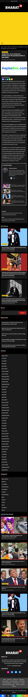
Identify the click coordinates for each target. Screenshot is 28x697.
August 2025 (5, 386)
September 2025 (5, 384)
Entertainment (5, 486)
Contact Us (15, 679)
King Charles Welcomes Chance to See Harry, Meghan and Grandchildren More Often (18, 202)
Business (4, 481)
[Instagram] (17, 178)
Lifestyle (4, 492)
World (3, 510)
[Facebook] (3, 79)
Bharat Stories (4, 52)
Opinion (3, 499)
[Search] (26, 43)
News (3, 497)
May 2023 (4, 456)
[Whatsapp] (10, 79)
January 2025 (5, 405)
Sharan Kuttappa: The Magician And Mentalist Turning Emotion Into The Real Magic (18, 197)
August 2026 (5, 355)
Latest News (4, 489)
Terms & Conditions (20, 684)
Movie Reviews (5, 494)
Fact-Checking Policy (7, 682)
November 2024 (5, 410)
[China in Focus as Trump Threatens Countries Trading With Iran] (14, 576)
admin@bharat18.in (16, 665)
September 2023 (5, 446)
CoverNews (20, 690)
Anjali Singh (5, 590)
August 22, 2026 (12, 538)
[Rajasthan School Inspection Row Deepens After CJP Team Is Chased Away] (14, 551)
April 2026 (4, 366)
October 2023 (5, 444)
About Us (9, 679)
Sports (3, 505)
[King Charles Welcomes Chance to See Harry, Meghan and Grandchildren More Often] (14, 628)
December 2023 (5, 438)
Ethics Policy (22, 681)
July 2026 (4, 358)
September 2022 (5, 467)
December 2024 (5, 407)
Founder (23, 682)
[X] (5, 79)
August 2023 (5, 449)
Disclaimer (21, 679)
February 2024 (5, 433)
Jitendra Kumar (5, 59)
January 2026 (5, 373)
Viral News (4, 507)
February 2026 (5, 371)
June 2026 (4, 361)
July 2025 (4, 389)
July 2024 (4, 420)
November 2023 (5, 441)
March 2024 (4, 431)
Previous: (12, 213)
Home (4, 679)
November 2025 (5, 379)
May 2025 (4, 394)
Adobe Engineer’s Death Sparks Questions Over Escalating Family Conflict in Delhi (18, 186)
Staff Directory (16, 682)
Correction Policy (14, 681)
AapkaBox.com (5, 157)
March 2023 (4, 462)
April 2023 (4, 459)
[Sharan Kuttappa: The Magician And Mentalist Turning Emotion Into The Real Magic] (14, 237)
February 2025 (5, 402)
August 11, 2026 (12, 303)
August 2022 (5, 469)
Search (3, 308)
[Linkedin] (7, 79)
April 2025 (4, 397)
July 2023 (4, 451)
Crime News (8, 187)
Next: (13, 219)
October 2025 (5, 381)
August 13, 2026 (12, 277)
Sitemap (14, 686)
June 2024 (4, 423)
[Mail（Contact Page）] (11, 178)
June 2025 (4, 392)
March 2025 (4, 399)
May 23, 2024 (12, 59)
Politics (3, 502)
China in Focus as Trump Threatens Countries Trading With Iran (13, 334)
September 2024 (5, 415)
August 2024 (5, 418)
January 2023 (5, 464)
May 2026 (4, 363)
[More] (12, 79)
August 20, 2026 (12, 250)
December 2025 (5, 376)
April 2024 (4, 428)
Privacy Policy (5, 681)
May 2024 (4, 425)
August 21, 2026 (12, 564)
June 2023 (4, 454)
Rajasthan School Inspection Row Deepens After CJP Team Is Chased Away (18, 191)
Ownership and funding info (8, 684)
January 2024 (5, 436)
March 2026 (4, 368)
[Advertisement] (14, 27)
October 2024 (5, 412)
